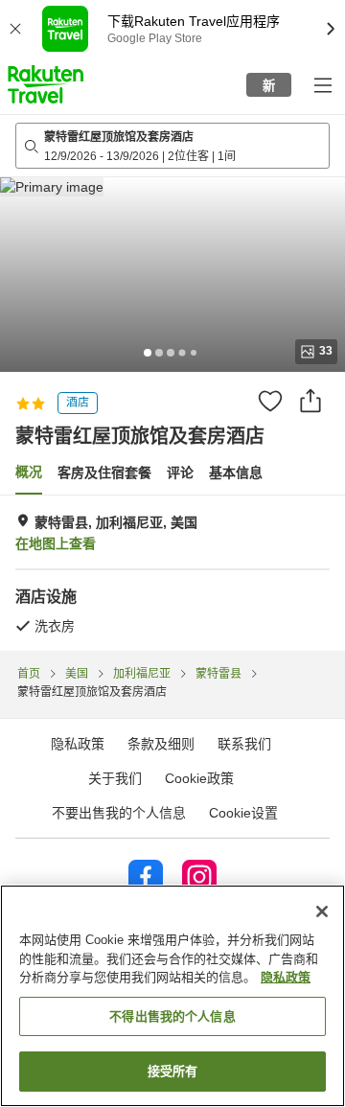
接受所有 (173, 1071)
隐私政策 (285, 977)
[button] (45, 84)
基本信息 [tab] (236, 472)
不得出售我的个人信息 (172, 1016)
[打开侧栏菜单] (322, 84)
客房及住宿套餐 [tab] (104, 472)
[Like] (270, 400)
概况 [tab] (28, 471)
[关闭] (322, 911)
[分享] (310, 400)
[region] (172, 996)
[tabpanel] (172, 573)
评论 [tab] (180, 472)
